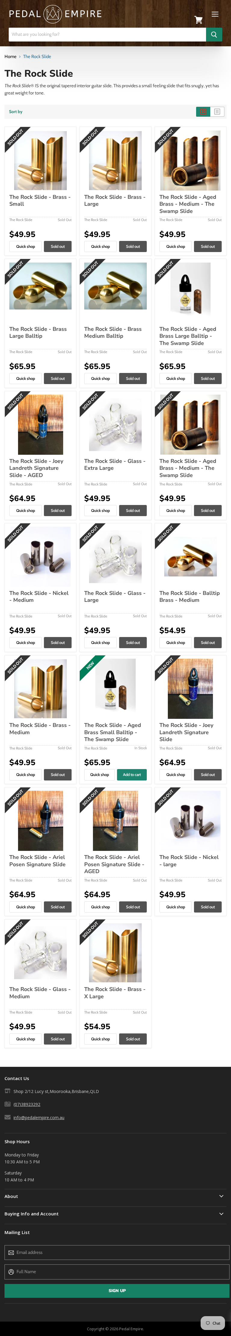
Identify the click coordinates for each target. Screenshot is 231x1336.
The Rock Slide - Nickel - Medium (39, 597)
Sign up (117, 1291)
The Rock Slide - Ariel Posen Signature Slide (37, 861)
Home (11, 56)
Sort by (16, 111)
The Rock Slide (20, 219)
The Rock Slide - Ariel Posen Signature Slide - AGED (114, 864)
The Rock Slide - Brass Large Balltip (38, 332)
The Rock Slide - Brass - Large (115, 200)
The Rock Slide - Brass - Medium (40, 729)
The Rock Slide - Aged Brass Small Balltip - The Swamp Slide (112, 732)
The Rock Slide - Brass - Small (40, 200)
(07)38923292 (27, 1104)
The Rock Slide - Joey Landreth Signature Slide (186, 732)
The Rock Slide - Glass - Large (115, 597)
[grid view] (203, 111)
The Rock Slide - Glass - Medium (40, 993)
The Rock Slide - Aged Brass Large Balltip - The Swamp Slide (187, 336)
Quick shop (25, 246)
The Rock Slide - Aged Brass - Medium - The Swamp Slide (187, 204)
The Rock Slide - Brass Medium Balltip (113, 332)
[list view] (217, 111)
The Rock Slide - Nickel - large (189, 861)
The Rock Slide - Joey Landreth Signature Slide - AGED (36, 468)
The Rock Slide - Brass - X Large (115, 993)
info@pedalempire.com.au (39, 1117)
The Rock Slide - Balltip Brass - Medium (189, 597)
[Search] (214, 35)
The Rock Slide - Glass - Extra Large (115, 464)
